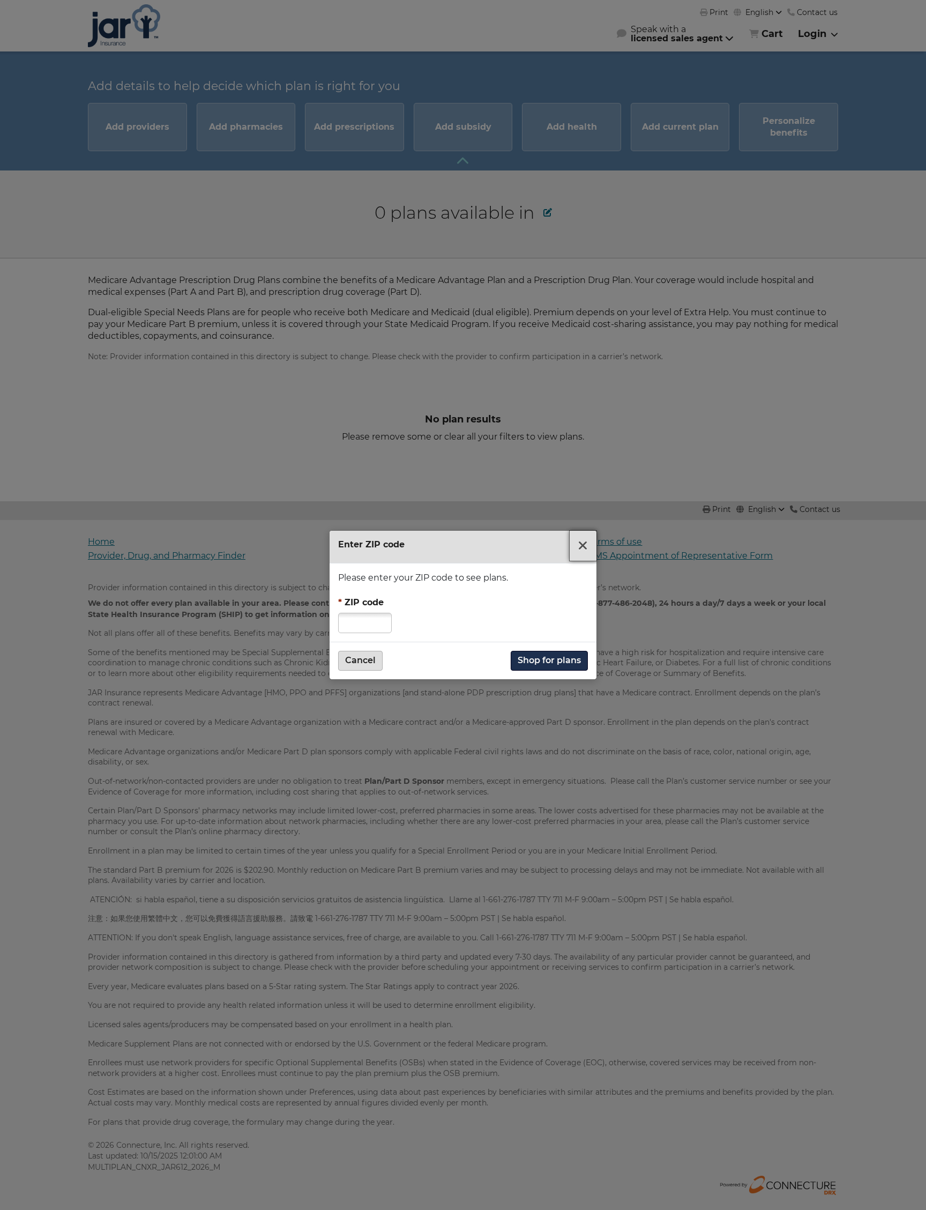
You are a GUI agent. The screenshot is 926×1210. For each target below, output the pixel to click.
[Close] (583, 546)
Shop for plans (549, 660)
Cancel (360, 660)
